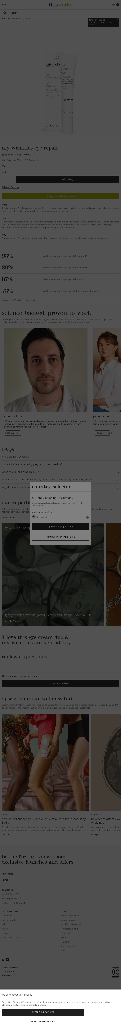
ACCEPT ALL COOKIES (43, 1012)
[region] (60, 1008)
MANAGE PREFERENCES (43, 1021)
